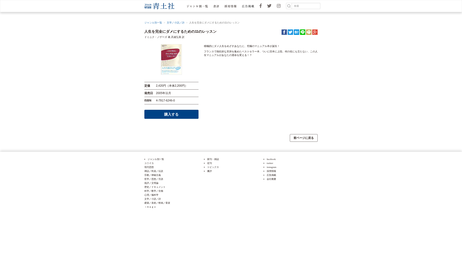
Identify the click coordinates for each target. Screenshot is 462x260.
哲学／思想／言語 (153, 179)
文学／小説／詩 (175, 22)
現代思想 (149, 167)
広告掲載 (271, 175)
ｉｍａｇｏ (150, 206)
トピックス (213, 167)
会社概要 (271, 179)
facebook (271, 159)
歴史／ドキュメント (154, 187)
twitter (270, 163)
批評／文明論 (151, 183)
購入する (171, 114)
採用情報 (271, 171)
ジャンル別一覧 (153, 22)
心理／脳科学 (151, 195)
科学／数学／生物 (153, 191)
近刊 (209, 163)
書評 (209, 171)
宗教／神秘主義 (152, 175)
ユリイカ (149, 163)
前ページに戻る (304, 137)
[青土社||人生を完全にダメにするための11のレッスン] (296, 32)
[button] (197, 6)
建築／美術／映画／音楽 (157, 203)
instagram (271, 167)
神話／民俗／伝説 (153, 171)
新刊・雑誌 (213, 159)
